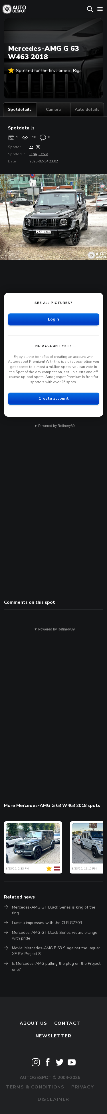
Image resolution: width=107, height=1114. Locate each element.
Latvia (43, 154)
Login (53, 319)
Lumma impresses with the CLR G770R (47, 922)
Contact (67, 1023)
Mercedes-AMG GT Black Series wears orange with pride (54, 935)
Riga (33, 154)
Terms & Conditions (35, 1087)
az (31, 147)
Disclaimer (53, 1099)
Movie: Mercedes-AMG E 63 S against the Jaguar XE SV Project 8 (56, 950)
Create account (54, 398)
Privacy (82, 1087)
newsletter (54, 1036)
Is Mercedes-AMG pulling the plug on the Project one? (56, 966)
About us (33, 1023)
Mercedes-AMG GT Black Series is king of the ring (53, 910)
